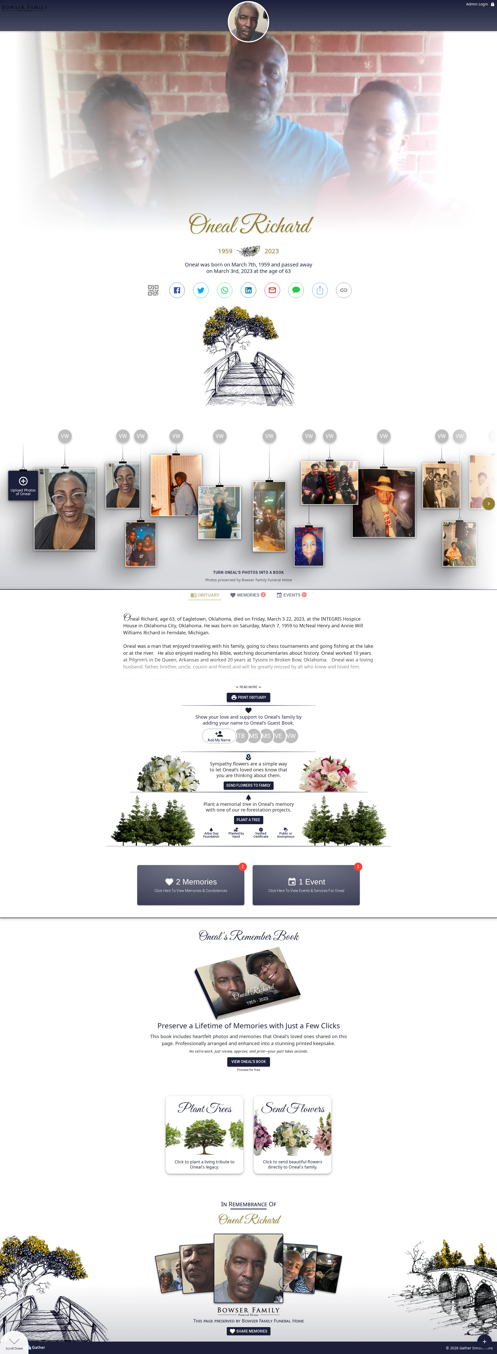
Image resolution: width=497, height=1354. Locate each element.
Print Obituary (251, 697)
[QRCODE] (153, 290)
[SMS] (296, 290)
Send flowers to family (248, 785)
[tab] (205, 595)
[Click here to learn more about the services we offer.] (248, 1312)
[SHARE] (320, 290)
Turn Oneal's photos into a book (248, 572)
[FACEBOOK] (177, 290)
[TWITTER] (201, 290)
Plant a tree (248, 820)
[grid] (248, 507)
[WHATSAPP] (224, 290)
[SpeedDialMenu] (484, 1341)
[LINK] (344, 290)
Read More (248, 687)
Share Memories (251, 1331)
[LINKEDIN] (248, 290)
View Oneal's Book (248, 1062)
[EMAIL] (272, 290)
